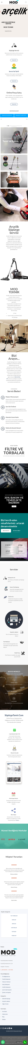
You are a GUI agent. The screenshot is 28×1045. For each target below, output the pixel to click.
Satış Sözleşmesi (6, 984)
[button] (3, 1042)
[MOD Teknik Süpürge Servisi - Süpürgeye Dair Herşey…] (14, 2)
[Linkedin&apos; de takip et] (9, 1028)
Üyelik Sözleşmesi (6, 979)
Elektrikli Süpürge (6, 998)
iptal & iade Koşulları (7, 989)
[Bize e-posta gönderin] (7, 1028)
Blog (3, 1016)
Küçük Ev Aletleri (6, 1001)
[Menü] (2, 2)
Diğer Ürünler (5, 1004)
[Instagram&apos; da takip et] (3, 1028)
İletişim (4, 1019)
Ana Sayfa (4, 1011)
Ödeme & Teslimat (6, 981)
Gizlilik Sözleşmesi (6, 987)
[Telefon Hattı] (25, 1042)
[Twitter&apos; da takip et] (5, 1028)
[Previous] (1, 119)
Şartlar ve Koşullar (6, 992)
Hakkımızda (5, 1014)
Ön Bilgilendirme (6, 976)
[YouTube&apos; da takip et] (11, 1028)
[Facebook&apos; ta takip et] (1, 1028)
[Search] (26, 2)
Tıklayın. (17, 820)
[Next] (26, 119)
